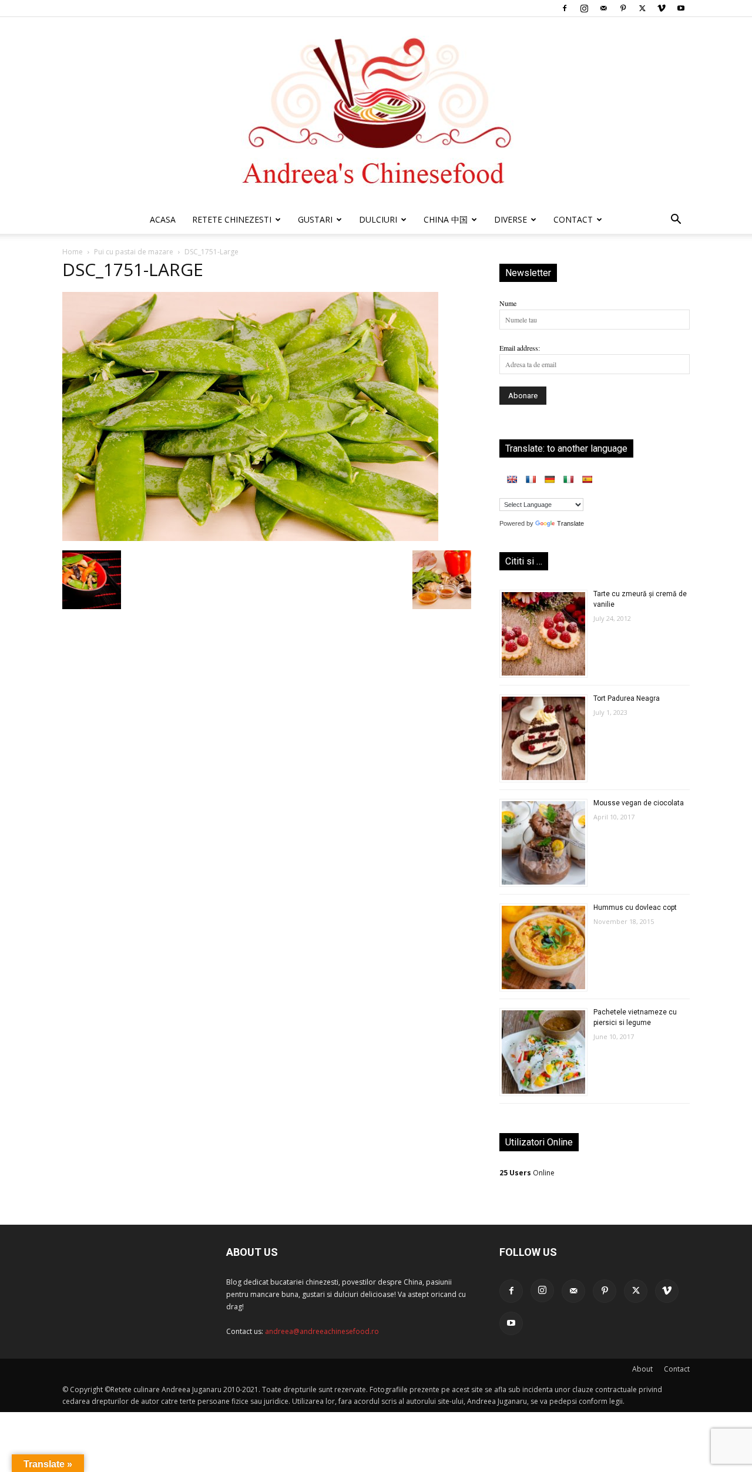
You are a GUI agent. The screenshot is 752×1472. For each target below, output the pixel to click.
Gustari (315, 219)
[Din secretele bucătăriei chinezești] (376, 111)
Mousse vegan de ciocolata (638, 803)
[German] (549, 479)
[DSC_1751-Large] (250, 538)
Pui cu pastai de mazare (133, 252)
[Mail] (603, 8)
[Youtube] (681, 8)
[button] (676, 221)
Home (72, 252)
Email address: (519, 347)
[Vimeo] (661, 8)
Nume (507, 303)
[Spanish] (587, 479)
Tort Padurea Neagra (626, 698)
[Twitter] (642, 8)
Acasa (163, 219)
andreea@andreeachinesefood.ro (322, 1331)
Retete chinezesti (231, 219)
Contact (677, 1369)
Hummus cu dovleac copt (635, 907)
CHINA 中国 (446, 219)
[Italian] (568, 479)
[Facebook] (564, 8)
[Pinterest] (623, 8)
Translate (570, 523)
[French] (530, 479)
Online (527, 1173)
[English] (511, 479)
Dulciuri (378, 219)
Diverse (510, 219)
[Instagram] (584, 8)
